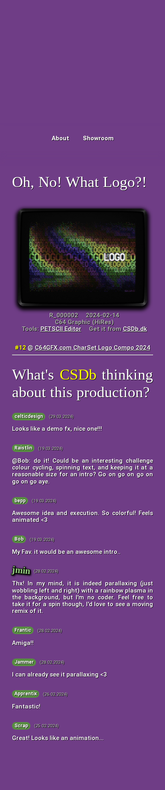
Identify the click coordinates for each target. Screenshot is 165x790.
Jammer (24, 662)
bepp (20, 500)
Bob (19, 539)
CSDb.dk (135, 328)
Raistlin (23, 448)
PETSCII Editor (60, 328)
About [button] (60, 138)
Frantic (22, 630)
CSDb (78, 374)
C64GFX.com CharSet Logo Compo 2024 (92, 347)
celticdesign (28, 416)
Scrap (21, 725)
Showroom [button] (98, 138)
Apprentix (25, 694)
